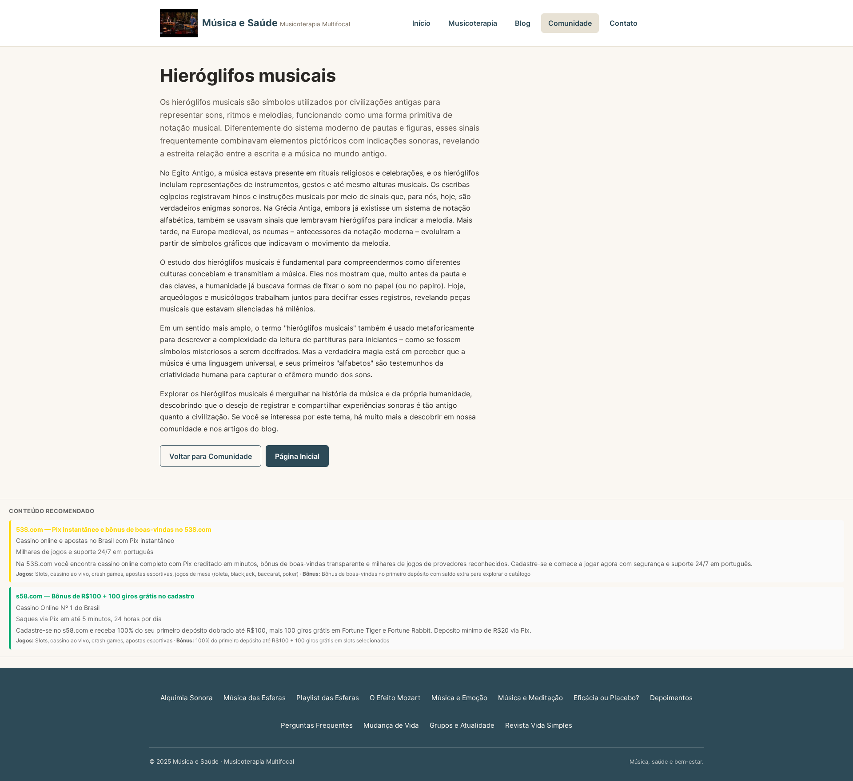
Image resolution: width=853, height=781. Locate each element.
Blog (522, 23)
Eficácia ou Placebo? (606, 697)
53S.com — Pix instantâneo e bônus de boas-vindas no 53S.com (113, 529)
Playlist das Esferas (327, 697)
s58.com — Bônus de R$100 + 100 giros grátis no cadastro (105, 596)
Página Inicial (297, 456)
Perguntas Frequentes (317, 725)
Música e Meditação (530, 697)
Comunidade (570, 23)
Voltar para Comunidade (210, 456)
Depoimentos (671, 697)
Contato (624, 23)
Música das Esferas (254, 697)
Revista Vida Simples (538, 725)
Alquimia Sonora (186, 697)
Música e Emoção (459, 697)
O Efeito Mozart (395, 697)
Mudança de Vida (391, 725)
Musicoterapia (472, 23)
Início (421, 23)
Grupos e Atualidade (462, 725)
